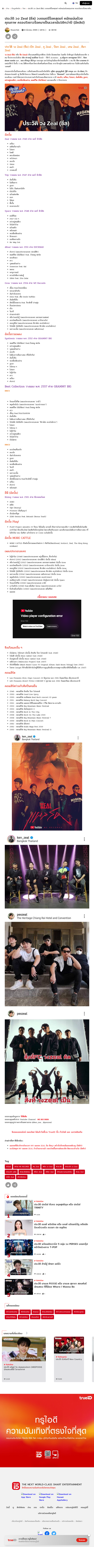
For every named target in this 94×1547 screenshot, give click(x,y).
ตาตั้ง (42, 1507)
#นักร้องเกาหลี (48, 1317)
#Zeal (8, 1166)
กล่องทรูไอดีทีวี (72, 1507)
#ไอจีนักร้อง (22, 1177)
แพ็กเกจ (59, 1507)
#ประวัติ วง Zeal (71, 1166)
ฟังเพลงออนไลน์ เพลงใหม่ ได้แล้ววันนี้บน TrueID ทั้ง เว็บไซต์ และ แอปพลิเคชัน (47, 1132)
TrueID (7, 3)
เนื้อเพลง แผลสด (47, 597)
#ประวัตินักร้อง (25, 1172)
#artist (36, 1311)
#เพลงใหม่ (35, 1317)
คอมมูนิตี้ (84, 1507)
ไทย (24, 8)
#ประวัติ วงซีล (11, 1172)
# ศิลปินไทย (38, 1201)
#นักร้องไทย (25, 1311)
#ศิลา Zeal (49, 1172)
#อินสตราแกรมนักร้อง (64, 1172)
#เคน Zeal (79, 1172)
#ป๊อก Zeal (38, 1172)
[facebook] (47, 1533)
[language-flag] (73, 3)
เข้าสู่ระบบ (85, 3)
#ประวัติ (59, 1166)
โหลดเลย (82, 1540)
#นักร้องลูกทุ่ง (79, 1311)
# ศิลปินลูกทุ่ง (61, 1356)
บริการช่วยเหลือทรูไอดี (47, 1513)
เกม (35, 1507)
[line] (40, 1533)
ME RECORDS (43, 1119)
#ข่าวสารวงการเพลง (63, 1311)
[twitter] (53, 1533)
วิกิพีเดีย (24, 1116)
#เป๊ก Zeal (10, 1177)
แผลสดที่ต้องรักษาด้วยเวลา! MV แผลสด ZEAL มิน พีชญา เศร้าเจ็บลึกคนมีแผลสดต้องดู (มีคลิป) (46, 1145)
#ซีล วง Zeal (47, 1166)
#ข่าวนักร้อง (23, 1317)
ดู (13, 1507)
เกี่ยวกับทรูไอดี (17, 1521)
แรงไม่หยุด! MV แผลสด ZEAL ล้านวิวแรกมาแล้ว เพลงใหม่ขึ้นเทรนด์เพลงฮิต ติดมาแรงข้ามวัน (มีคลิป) (48, 1148)
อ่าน (7, 8)
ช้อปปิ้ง (50, 1507)
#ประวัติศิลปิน (11, 1317)
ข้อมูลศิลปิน (16, 8)
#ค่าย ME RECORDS (21, 1166)
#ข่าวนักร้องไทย (11, 1311)
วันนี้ (8, 1507)
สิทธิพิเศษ (21, 1507)
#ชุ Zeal (36, 1166)
